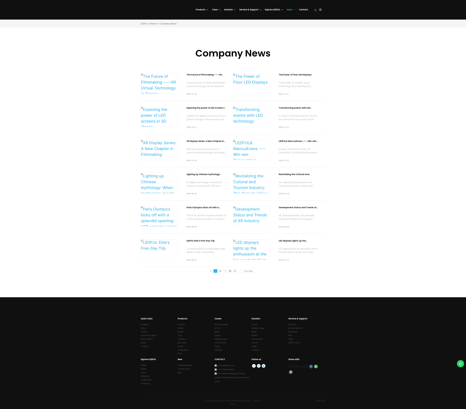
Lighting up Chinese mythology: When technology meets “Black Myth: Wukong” (203, 174)
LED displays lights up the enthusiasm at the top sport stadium (294, 240)
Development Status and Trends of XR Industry (297, 207)
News (153, 23)
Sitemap (320, 400)
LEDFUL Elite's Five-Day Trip (201, 240)
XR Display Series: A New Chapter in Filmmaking (205, 141)
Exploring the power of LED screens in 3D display (206, 108)
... (225, 271)
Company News (168, 23)
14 (230, 271)
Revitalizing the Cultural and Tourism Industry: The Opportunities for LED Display (298, 174)
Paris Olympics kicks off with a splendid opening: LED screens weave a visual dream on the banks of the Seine (206, 207)
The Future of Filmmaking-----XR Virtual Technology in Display (204, 74)
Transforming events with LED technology (294, 108)
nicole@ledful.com (226, 365)
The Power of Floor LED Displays (295, 74)
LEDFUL (144, 23)
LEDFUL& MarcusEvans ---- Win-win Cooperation (297, 141)
